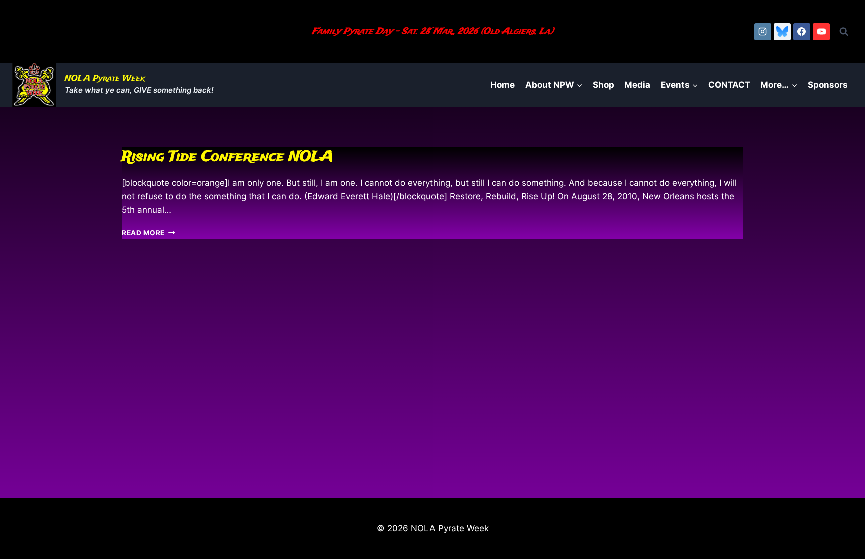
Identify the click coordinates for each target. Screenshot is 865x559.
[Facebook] (801, 31)
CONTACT (729, 85)
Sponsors (828, 85)
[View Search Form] (844, 32)
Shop (603, 85)
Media (637, 85)
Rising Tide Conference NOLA (227, 157)
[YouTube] (821, 31)
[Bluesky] (782, 31)
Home (502, 85)
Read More (148, 233)
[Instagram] (762, 31)
